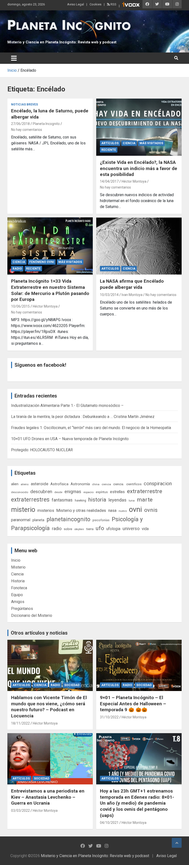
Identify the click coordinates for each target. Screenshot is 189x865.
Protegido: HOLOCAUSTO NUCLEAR (42, 450)
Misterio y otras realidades (81, 510)
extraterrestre (144, 491)
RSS (113, 4)
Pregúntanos (22, 608)
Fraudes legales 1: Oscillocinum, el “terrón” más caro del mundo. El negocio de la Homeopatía (91, 427)
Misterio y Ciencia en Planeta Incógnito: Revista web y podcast (61, 42)
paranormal (20, 520)
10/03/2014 (109, 295)
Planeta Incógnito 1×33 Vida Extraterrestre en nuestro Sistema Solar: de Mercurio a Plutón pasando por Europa (50, 290)
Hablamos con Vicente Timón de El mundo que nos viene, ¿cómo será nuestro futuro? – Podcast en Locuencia (49, 707)
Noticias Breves (24, 104)
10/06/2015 (20, 306)
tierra (90, 529)
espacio (88, 492)
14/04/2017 (109, 181)
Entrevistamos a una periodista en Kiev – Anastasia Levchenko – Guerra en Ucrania (47, 797)
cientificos (134, 484)
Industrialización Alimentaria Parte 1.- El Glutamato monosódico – (67, 405)
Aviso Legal (75, 4)
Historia (18, 581)
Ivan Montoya (132, 295)
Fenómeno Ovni (41, 262)
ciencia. (118, 484)
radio (57, 528)
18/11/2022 (20, 723)
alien (14, 484)
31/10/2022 (109, 717)
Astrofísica (59, 484)
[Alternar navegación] (13, 58)
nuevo (123, 511)
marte (145, 499)
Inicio (15, 560)
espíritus (102, 492)
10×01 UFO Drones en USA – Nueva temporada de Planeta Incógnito (70, 438)
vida (145, 529)
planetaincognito (68, 519)
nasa (112, 510)
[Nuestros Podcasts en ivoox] (131, 5)
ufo (100, 528)
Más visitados (151, 143)
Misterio (18, 567)
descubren (41, 491)
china (95, 484)
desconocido (19, 492)
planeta (38, 520)
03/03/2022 (20, 811)
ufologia (113, 528)
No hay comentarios (26, 130)
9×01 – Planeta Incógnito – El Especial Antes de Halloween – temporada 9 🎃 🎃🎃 (133, 703)
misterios (45, 510)
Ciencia (129, 143)
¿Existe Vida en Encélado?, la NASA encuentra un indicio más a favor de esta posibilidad (138, 168)
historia (97, 500)
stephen (79, 529)
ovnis (151, 510)
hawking (80, 500)
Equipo (17, 594)
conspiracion (158, 483)
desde (58, 492)
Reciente (108, 150)
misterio (23, 510)
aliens (25, 484)
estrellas (117, 492)
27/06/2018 (20, 124)
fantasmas (62, 499)
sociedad (71, 685)
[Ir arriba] (177, 843)
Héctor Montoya (134, 181)
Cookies (95, 4)
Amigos (17, 601)
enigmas (72, 491)
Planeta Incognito (46, 124)
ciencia (106, 484)
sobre (68, 529)
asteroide (39, 483)
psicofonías (101, 520)
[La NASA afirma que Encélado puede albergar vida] (139, 246)
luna (132, 500)
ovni (135, 509)
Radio (17, 268)
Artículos (110, 143)
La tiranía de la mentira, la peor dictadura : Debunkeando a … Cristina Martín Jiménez (83, 416)
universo (131, 528)
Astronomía (80, 484)
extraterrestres (30, 499)
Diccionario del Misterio (31, 615)
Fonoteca (19, 588)
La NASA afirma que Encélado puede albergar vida (132, 284)
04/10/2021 (109, 823)
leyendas (117, 500)
